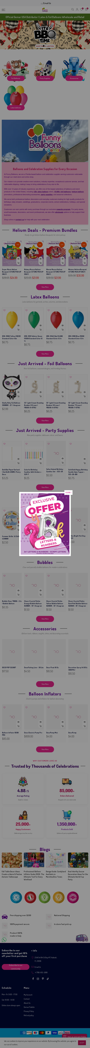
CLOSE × (68, 492)
